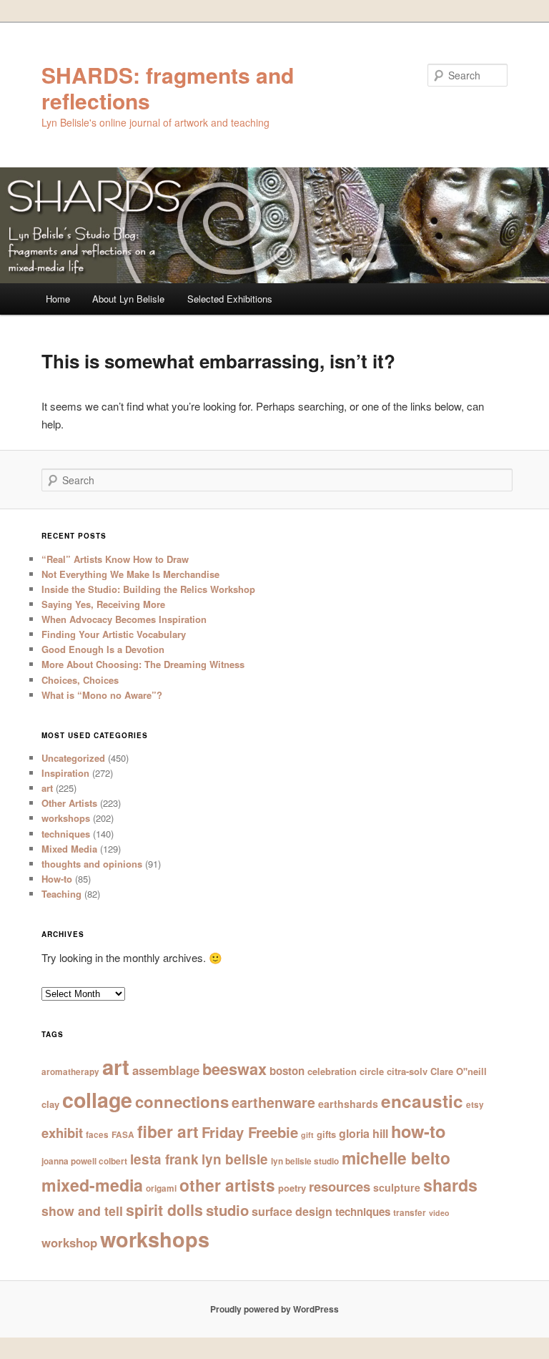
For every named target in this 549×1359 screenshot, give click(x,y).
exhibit (62, 1132)
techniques (65, 833)
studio (227, 1209)
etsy (475, 1105)
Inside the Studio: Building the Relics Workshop (148, 589)
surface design (292, 1211)
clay (50, 1104)
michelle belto (396, 1157)
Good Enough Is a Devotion (102, 649)
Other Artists (69, 803)
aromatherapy (70, 1072)
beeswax (234, 1069)
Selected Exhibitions (229, 298)
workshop (69, 1242)
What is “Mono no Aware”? (101, 695)
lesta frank (164, 1159)
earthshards (348, 1103)
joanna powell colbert (84, 1161)
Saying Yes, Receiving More (103, 604)
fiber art (168, 1131)
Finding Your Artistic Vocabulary (113, 634)
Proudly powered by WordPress (274, 1308)
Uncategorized (73, 758)
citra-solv (407, 1071)
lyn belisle (235, 1159)
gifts (326, 1134)
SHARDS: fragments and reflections (167, 87)
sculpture (396, 1187)
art (47, 788)
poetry (292, 1187)
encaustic (422, 1101)
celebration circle (345, 1071)
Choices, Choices (80, 680)
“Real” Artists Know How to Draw (115, 559)
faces (97, 1135)
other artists (227, 1185)
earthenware (273, 1102)
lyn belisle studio (305, 1161)
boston (287, 1071)
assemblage (165, 1070)
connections (182, 1101)
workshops (65, 818)
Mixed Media (69, 848)
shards (450, 1185)
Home (58, 298)
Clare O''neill (458, 1071)
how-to (418, 1131)
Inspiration (65, 773)
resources (339, 1186)
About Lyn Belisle (128, 298)
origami (161, 1188)
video (439, 1212)
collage (97, 1099)
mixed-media (92, 1185)
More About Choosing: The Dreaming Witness (142, 664)
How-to (56, 878)
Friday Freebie (250, 1132)
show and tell (82, 1211)
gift (307, 1134)
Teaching (61, 894)
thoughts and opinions (91, 863)
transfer (409, 1213)
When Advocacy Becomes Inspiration (124, 619)
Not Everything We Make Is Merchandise (130, 574)
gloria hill (363, 1133)
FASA (123, 1135)
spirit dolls (164, 1210)
